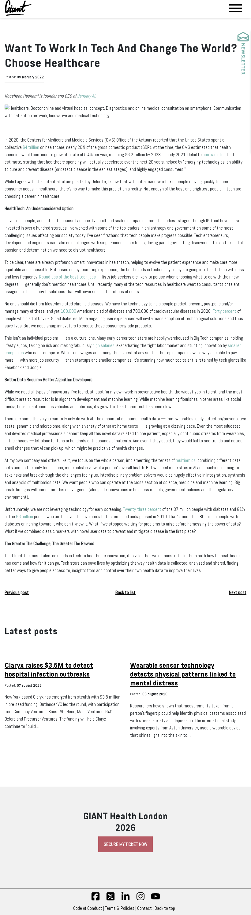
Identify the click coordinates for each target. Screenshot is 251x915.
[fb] (95, 899)
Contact (144, 908)
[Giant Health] (18, 8)
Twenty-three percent (142, 509)
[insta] (140, 899)
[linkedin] (125, 899)
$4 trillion (31, 147)
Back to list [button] (125, 592)
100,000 (68, 311)
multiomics (186, 460)
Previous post (17, 592)
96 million (24, 516)
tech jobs (87, 277)
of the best (68, 277)
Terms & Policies (119, 908)
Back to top (165, 908)
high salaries (103, 345)
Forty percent (224, 311)
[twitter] (110, 899)
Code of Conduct (87, 908)
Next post (237, 592)
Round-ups (48, 277)
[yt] (155, 899)
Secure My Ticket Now (125, 844)
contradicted (214, 154)
